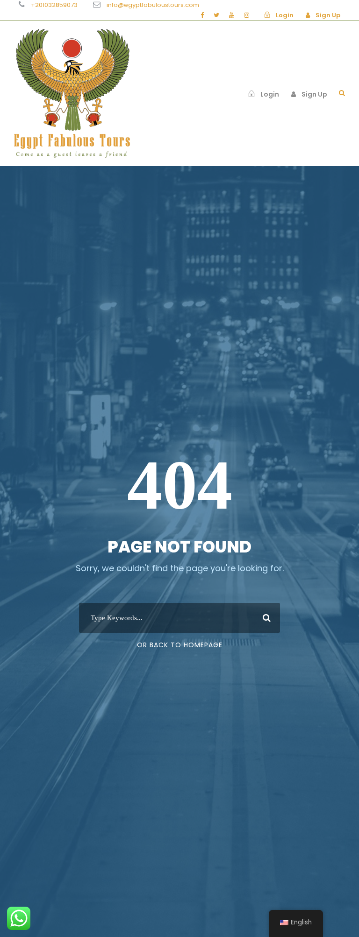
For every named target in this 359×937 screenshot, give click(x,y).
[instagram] (246, 15)
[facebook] (202, 15)
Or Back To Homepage (180, 645)
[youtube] (231, 15)
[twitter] (216, 15)
